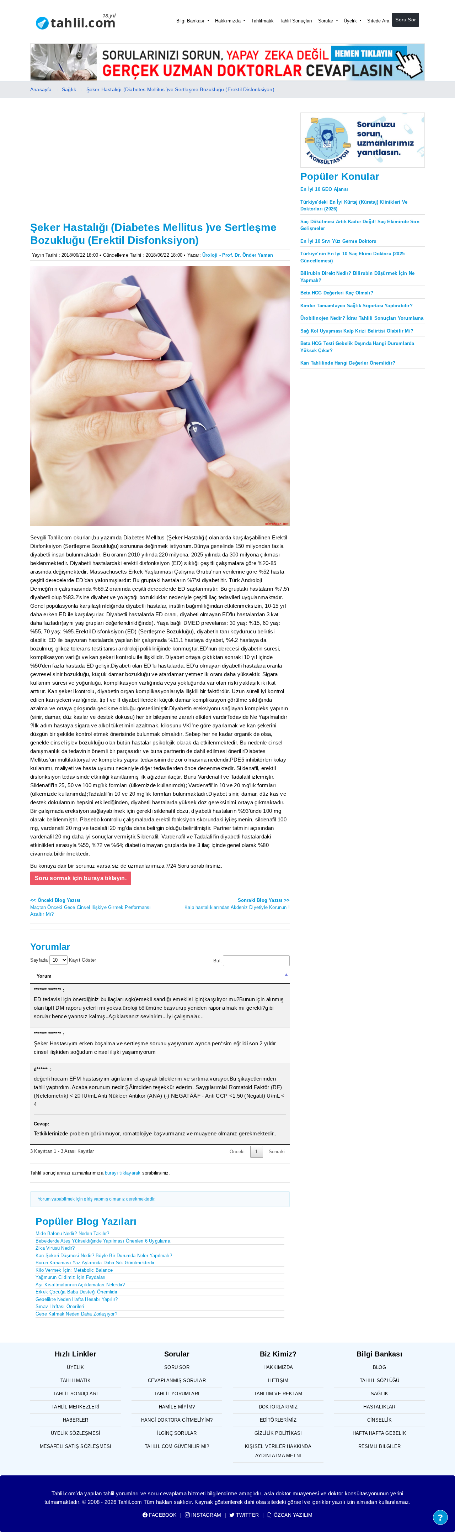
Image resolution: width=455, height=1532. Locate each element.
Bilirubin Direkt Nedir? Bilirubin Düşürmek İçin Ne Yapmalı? (357, 277)
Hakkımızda (228, 20)
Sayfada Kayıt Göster (63, 960)
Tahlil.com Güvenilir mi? (177, 1446)
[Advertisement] (160, 165)
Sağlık (69, 89)
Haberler (76, 1420)
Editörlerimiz (278, 1420)
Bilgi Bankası (191, 20)
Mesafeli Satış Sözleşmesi (76, 1446)
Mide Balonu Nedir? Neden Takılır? (72, 1233)
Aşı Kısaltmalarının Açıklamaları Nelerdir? (80, 1284)
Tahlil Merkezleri (75, 1407)
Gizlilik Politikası (278, 1433)
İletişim (278, 1380)
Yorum (44, 976)
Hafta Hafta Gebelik (379, 1433)
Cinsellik (379, 1420)
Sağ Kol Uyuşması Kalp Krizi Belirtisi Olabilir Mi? (356, 331)
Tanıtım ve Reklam (278, 1393)
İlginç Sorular (177, 1433)
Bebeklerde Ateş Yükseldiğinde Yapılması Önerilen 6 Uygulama (103, 1241)
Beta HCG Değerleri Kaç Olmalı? (336, 293)
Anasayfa (41, 89)
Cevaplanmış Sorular (177, 1380)
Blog (379, 1367)
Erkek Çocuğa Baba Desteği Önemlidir (76, 1292)
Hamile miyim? (177, 1407)
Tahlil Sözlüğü (380, 1380)
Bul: (217, 960)
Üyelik (351, 20)
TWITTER (247, 1515)
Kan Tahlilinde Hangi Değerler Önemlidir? (347, 363)
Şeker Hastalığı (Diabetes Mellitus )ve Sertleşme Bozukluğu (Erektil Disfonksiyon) (180, 89)
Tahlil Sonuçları (296, 20)
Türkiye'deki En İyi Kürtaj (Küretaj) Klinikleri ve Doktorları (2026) (353, 205)
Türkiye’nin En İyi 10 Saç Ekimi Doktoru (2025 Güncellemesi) (352, 257)
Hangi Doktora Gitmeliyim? (177, 1420)
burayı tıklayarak (122, 1173)
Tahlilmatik (262, 20)
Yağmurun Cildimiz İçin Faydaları (71, 1277)
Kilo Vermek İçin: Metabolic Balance (74, 1270)
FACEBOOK (162, 1515)
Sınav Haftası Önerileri (60, 1306)
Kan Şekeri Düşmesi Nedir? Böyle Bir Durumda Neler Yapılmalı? (104, 1255)
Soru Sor (405, 19)
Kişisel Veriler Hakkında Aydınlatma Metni (278, 1451)
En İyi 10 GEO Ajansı (324, 189)
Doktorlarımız (278, 1407)
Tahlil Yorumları (176, 1393)
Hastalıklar (379, 1407)
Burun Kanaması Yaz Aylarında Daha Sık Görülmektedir (95, 1262)
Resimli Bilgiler (379, 1446)
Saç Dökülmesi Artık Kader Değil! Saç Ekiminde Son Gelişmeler (359, 225)
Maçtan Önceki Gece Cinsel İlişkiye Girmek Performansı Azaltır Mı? (90, 907)
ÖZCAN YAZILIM (292, 1515)
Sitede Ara (378, 20)
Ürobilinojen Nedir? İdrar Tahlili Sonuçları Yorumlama (362, 318)
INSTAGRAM (205, 1515)
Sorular (326, 20)
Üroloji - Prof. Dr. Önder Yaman (237, 255)
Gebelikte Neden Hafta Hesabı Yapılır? (77, 1299)
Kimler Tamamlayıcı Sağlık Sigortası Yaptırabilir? (356, 305)
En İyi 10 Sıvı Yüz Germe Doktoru (338, 241)
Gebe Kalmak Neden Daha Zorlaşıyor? (76, 1314)
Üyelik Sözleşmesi (75, 1433)
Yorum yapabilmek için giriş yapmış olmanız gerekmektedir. (96, 1199)
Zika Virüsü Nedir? (55, 1248)
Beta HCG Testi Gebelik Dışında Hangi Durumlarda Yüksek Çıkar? (357, 347)
